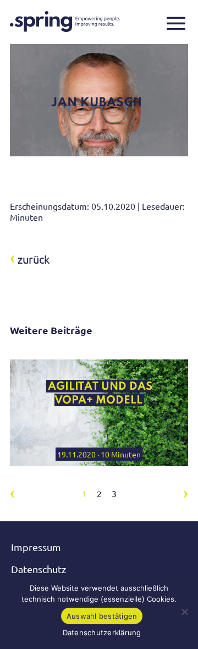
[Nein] (184, 611)
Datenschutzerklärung (102, 632)
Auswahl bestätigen (102, 616)
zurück (30, 259)
